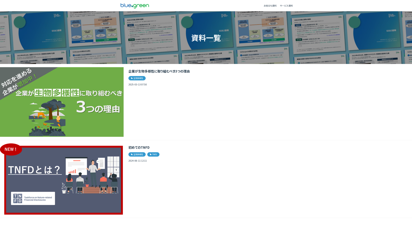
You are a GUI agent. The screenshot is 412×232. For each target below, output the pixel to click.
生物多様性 (138, 78)
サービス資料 (286, 5)
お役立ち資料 (270, 5)
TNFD (154, 154)
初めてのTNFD (139, 147)
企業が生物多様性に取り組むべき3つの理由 (159, 71)
